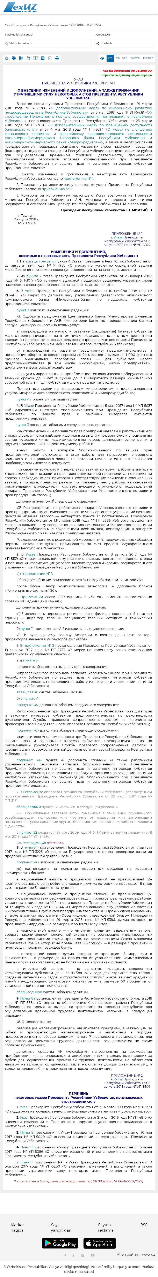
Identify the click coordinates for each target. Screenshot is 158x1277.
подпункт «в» (27, 862)
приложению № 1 (78, 179)
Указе (30, 291)
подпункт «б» (27, 730)
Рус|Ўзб (134, 58)
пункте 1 (31, 847)
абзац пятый (27, 692)
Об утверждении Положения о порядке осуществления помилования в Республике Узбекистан (78, 116)
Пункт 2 (26, 1132)
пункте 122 (28, 832)
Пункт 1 (27, 1147)
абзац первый (29, 807)
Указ (23, 1107)
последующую (34, 843)
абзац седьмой (29, 992)
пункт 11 (28, 629)
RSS (144, 1225)
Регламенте (33, 792)
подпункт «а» (27, 705)
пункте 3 (30, 660)
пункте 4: (31, 699)
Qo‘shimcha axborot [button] (19, 43)
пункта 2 (33, 276)
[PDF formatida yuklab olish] (49, 58)
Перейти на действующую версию (126, 75)
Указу (118, 237)
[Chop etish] (57, 58)
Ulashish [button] (106, 43)
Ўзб (117, 58)
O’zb (124, 58)
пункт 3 (22, 310)
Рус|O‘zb (148, 58)
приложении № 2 (39, 646)
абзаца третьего (40, 261)
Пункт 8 (26, 998)
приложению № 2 (57, 189)
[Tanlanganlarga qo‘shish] (6, 58)
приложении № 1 (37, 574)
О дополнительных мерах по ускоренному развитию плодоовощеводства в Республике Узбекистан (78, 110)
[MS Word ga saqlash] (42, 58)
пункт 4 (22, 399)
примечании (32, 597)
